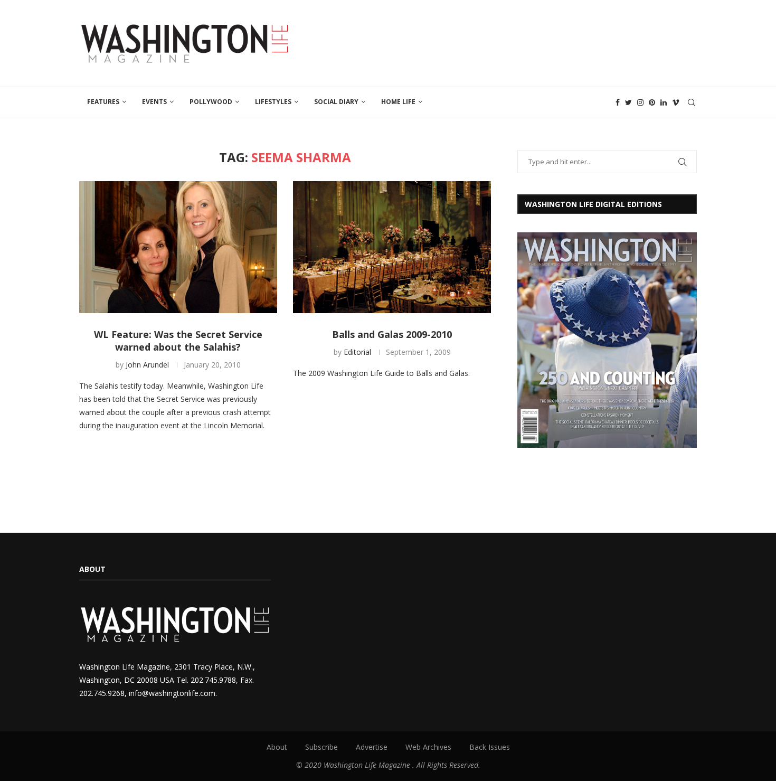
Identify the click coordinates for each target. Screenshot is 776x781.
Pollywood (211, 101)
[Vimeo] (675, 102)
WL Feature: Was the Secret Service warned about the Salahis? (178, 340)
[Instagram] (640, 102)
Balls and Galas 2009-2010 (392, 334)
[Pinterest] (652, 102)
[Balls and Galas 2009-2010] (392, 247)
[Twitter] (628, 102)
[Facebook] (618, 102)
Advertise (371, 747)
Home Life (398, 101)
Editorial (357, 352)
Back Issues (489, 747)
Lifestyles (273, 101)
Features (103, 101)
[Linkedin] (663, 102)
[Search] (691, 102)
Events (154, 101)
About (277, 747)
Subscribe (321, 747)
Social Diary (336, 101)
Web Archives (428, 747)
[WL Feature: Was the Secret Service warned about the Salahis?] (178, 247)
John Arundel (147, 365)
